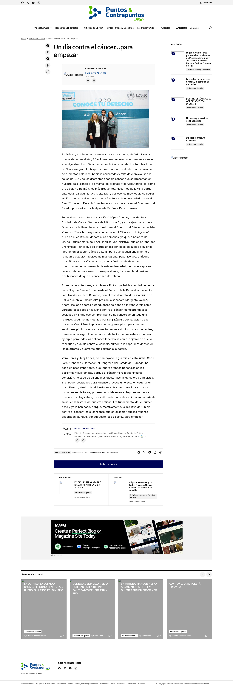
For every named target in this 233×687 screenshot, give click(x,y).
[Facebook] (88, 80)
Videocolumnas (27, 684)
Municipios (121, 684)
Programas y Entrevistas (45, 684)
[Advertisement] (117, 537)
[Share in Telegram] (47, 59)
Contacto (141, 684)
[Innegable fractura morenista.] (177, 143)
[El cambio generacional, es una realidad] (177, 123)
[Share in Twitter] (47, 52)
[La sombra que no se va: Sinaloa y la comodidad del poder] (177, 84)
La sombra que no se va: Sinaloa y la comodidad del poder (198, 82)
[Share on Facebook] (47, 45)
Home (23, 38)
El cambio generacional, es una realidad (198, 119)
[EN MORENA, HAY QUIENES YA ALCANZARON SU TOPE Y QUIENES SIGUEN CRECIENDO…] (140, 609)
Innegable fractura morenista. (195, 139)
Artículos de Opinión (37, 38)
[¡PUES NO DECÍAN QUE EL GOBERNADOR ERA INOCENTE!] (177, 103)
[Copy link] (47, 72)
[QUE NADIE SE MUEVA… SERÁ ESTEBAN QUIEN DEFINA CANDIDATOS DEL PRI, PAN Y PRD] (92, 609)
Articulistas (132, 684)
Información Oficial (107, 684)
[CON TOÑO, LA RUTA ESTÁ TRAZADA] (189, 609)
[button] (206, 2)
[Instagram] (94, 80)
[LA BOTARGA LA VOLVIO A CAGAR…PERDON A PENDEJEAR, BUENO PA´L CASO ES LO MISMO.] (44, 609)
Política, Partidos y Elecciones (198, 70)
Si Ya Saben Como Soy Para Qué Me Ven (142, 496)
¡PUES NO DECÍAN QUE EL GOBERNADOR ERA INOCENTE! (198, 101)
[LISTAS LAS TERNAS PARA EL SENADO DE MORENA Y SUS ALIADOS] (81, 490)
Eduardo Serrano (84, 428)
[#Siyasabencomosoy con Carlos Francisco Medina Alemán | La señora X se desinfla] (136, 490)
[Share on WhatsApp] (47, 65)
